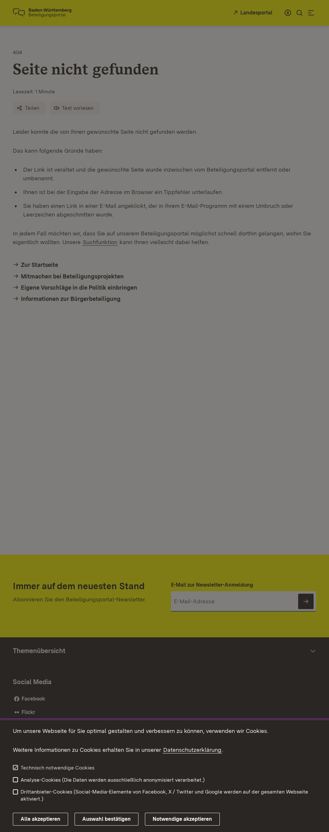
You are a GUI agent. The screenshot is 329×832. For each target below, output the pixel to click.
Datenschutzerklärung (192, 749)
